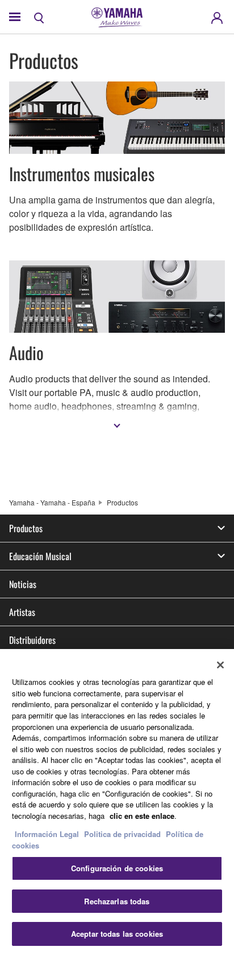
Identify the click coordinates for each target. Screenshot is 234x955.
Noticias (22, 584)
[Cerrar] (220, 665)
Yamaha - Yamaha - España (52, 502)
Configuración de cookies (117, 868)
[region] (117, 802)
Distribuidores (32, 640)
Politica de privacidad (122, 834)
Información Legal (47, 834)
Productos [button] (26, 528)
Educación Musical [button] (40, 556)
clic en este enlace (142, 815)
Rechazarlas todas (116, 901)
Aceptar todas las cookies (117, 933)
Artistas (22, 612)
